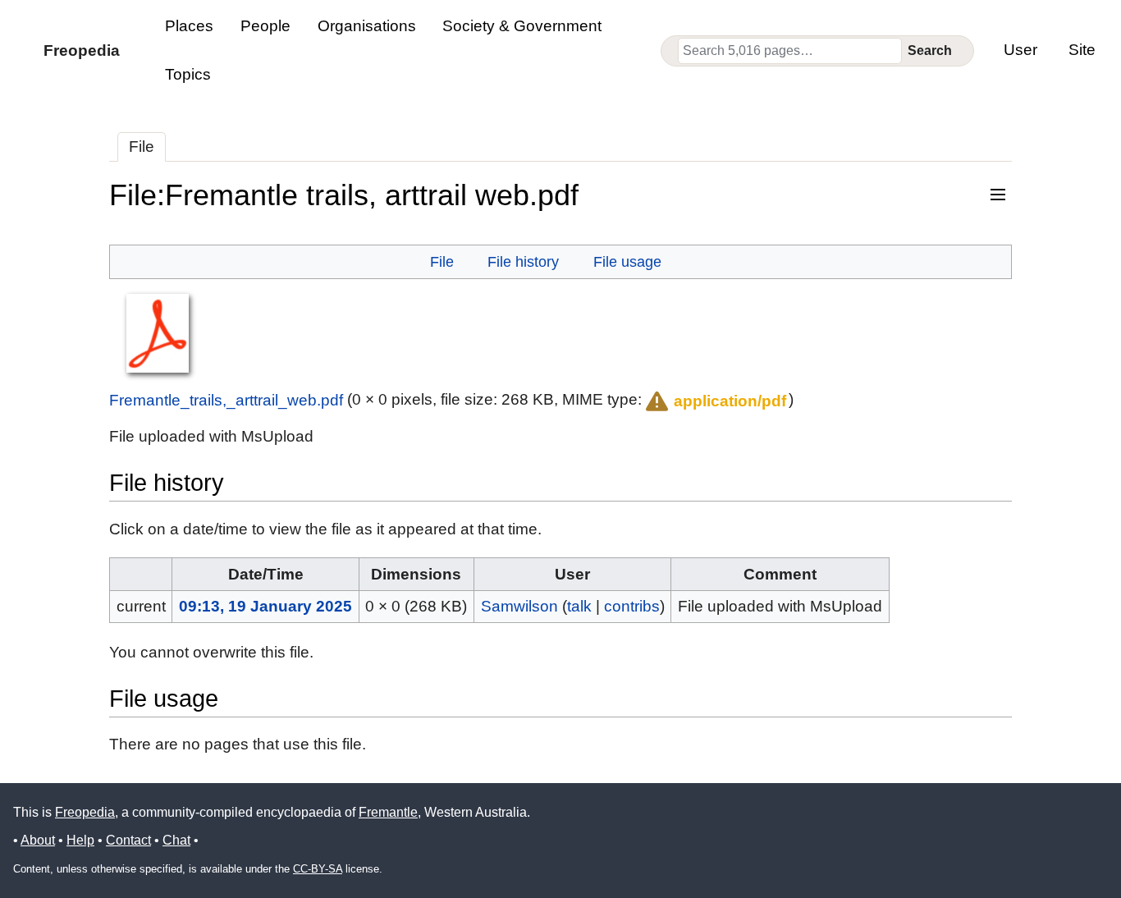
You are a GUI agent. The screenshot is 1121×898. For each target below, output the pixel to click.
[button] (714, 401)
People (265, 25)
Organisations (367, 25)
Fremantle (388, 812)
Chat (176, 840)
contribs (632, 606)
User (1020, 49)
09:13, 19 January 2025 (265, 606)
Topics (188, 74)
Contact (128, 840)
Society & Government (522, 25)
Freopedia (85, 812)
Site (1082, 49)
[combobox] (790, 51)
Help (80, 840)
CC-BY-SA (317, 869)
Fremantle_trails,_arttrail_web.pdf (226, 399)
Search (930, 50)
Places (189, 25)
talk (579, 606)
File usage (627, 261)
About (38, 840)
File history (523, 261)
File (141, 146)
